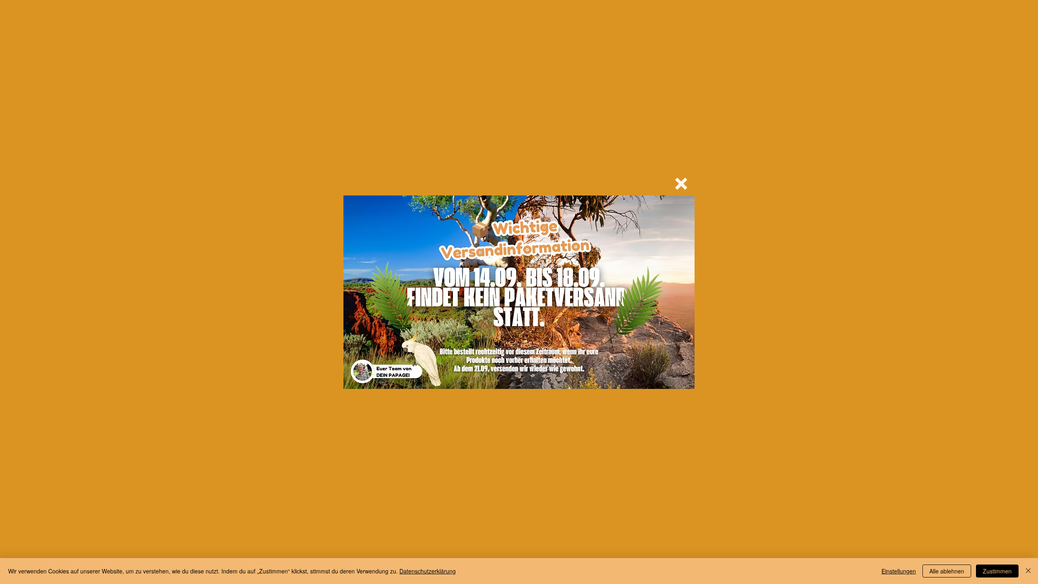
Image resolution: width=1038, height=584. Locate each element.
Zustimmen (997, 571)
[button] (681, 184)
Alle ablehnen (946, 571)
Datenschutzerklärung (427, 571)
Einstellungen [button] (898, 571)
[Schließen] (1028, 571)
